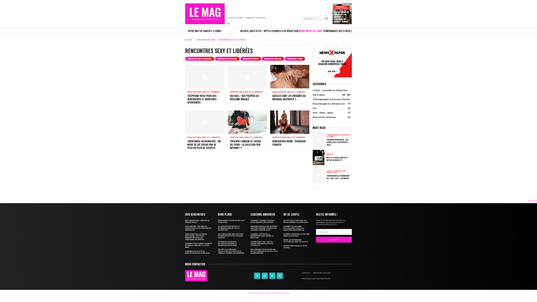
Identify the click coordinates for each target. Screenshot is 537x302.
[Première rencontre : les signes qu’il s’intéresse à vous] (318, 140)
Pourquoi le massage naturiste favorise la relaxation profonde (227, 243)
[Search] (326, 18)
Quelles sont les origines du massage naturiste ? (289, 97)
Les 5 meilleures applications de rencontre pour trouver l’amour (230, 236)
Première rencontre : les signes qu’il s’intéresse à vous (337, 142)
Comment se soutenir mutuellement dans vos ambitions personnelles (293, 228)
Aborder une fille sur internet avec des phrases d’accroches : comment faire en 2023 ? (264, 228)
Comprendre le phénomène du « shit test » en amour (338, 177)
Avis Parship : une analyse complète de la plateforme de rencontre (198, 228)
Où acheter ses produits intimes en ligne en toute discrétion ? (229, 228)
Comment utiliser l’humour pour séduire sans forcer (262, 221)
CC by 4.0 (532, 200)
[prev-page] (314, 188)
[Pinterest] (272, 276)
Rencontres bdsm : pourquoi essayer (289, 142)
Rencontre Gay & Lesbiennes (200, 58)
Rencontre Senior (251, 58)
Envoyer (334, 240)
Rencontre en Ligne (206, 39)
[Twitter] (280, 276)
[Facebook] (257, 276)
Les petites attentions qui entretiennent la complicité (295, 221)
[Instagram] (265, 276)
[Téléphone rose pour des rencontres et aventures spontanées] (204, 76)
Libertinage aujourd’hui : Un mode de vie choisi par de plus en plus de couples (204, 144)
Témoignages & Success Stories (341, 7)
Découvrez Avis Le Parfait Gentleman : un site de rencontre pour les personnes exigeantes (196, 236)
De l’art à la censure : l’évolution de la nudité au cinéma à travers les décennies (231, 251)
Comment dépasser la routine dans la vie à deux (296, 235)
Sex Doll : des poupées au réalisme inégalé (244, 97)
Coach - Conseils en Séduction (336, 171)
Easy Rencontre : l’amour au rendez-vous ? (197, 221)
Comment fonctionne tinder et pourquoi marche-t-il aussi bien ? (198, 245)
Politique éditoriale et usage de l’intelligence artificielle (268, 293)
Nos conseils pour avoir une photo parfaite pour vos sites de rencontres (264, 251)
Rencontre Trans (294, 58)
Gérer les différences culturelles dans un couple (295, 241)
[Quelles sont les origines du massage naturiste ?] (289, 76)
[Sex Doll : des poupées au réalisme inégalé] (247, 76)
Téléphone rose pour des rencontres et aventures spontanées (201, 99)
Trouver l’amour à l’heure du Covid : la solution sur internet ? (245, 144)
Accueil (189, 39)
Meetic (330, 154)
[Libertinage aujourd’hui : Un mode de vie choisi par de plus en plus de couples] (204, 122)
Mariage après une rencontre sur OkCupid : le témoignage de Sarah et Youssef (341, 17)
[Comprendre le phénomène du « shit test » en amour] (318, 174)
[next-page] (319, 188)
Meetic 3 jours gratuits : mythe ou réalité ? (338, 158)
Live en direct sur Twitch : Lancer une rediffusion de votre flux (262, 243)
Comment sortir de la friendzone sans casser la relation (262, 236)
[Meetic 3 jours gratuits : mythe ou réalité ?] (318, 157)
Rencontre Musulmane (227, 58)
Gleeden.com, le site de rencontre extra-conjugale (197, 252)
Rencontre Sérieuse (273, 58)
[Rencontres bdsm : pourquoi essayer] (289, 122)
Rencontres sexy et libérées (203, 92)
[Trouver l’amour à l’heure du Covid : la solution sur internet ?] (247, 122)
